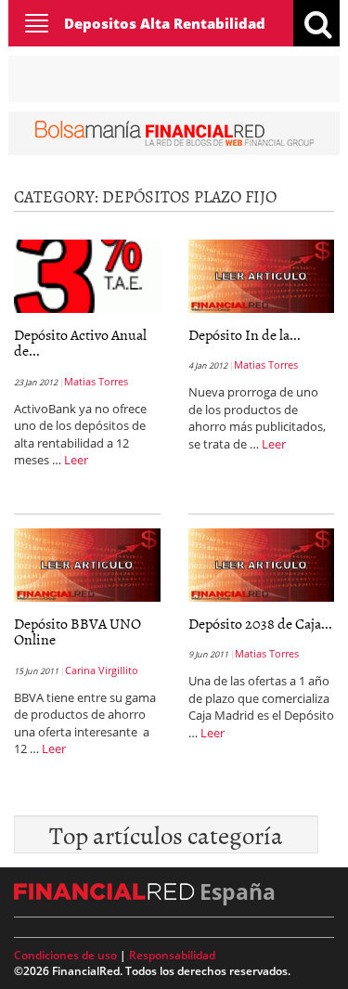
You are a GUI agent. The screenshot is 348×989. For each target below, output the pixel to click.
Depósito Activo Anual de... (80, 342)
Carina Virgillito (101, 670)
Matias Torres (96, 381)
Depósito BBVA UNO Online (77, 631)
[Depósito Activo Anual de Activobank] (87, 274)
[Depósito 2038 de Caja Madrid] (261, 563)
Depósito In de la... (244, 334)
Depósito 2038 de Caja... (260, 623)
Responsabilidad (172, 955)
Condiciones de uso (65, 955)
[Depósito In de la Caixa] (261, 274)
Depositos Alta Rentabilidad (164, 23)
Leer (76, 459)
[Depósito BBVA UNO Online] (87, 563)
